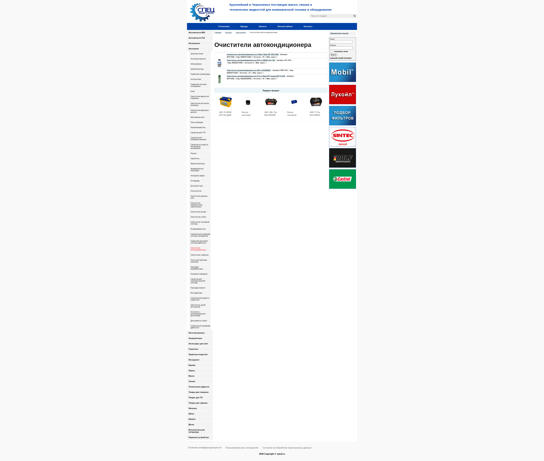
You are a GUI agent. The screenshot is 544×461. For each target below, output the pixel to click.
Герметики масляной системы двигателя (199, 242)
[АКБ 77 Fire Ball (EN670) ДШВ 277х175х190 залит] (316, 102)
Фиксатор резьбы (198, 163)
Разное (194, 153)
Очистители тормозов (199, 255)
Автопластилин (197, 54)
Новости (262, 26)
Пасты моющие (197, 122)
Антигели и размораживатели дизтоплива (198, 314)
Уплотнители (196, 191)
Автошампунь (196, 64)
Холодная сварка (198, 176)
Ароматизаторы (197, 69)
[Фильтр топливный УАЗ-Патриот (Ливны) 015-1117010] (293, 102)
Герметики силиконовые (200, 74)
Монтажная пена (197, 117)
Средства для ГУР (198, 132)
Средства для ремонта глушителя (200, 299)
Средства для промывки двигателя (200, 327)
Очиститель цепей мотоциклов (198, 306)
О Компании (224, 26)
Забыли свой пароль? (341, 58)
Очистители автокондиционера (198, 249)
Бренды (244, 26)
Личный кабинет (285, 26)
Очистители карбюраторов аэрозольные (196, 205)
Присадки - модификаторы (197, 268)
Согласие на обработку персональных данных (287, 448)
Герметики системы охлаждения (199, 85)
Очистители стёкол (198, 217)
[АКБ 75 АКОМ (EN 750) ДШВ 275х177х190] (225, 102)
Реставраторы (196, 293)
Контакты (308, 26)
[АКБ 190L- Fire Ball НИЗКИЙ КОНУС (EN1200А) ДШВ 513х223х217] (271, 102)
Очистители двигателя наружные (200, 97)
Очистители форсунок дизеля (200, 111)
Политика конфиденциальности (204, 447)
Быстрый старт (197, 186)
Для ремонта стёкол (199, 321)
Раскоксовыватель (198, 127)
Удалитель (195, 158)
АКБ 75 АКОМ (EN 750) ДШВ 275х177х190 (225, 115)
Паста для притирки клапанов (199, 261)
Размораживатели (198, 229)
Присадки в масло (198, 288)
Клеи (193, 91)
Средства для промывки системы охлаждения (200, 235)
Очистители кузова (198, 212)
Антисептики (196, 79)
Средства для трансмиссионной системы (198, 281)
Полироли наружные (199, 274)
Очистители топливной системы (200, 223)
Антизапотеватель (198, 59)
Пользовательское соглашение (242, 448)
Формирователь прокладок (197, 169)
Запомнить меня (341, 51)
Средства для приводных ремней (198, 138)
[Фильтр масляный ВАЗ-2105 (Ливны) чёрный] (248, 102)
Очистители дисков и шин (199, 197)
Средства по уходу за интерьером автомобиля (199, 146)
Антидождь (195, 181)
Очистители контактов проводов (200, 104)
